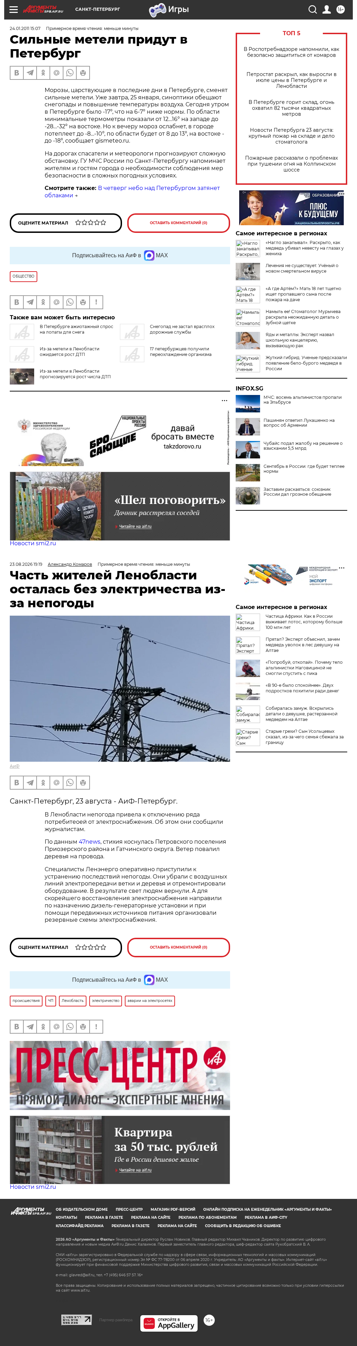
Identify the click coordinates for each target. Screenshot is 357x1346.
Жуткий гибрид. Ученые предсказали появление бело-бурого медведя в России (306, 363)
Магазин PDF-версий (173, 1209)
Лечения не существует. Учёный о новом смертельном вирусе (302, 268)
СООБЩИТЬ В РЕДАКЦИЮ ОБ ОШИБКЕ (243, 1226)
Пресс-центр (129, 1209)
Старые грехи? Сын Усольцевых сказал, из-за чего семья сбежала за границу (305, 737)
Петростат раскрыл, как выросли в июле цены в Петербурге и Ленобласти (291, 80)
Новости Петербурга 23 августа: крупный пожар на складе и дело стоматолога (292, 136)
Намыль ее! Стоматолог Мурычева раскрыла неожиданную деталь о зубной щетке (303, 317)
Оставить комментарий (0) (178, 223)
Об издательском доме (82, 1209)
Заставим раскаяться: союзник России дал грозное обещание (297, 492)
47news (89, 841)
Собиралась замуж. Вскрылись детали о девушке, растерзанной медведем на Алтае (301, 714)
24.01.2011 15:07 (25, 28)
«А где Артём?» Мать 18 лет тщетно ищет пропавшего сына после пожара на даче (303, 294)
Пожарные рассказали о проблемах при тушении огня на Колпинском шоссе (291, 164)
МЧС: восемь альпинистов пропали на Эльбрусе (303, 400)
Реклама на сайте (150, 1217)
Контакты (66, 1217)
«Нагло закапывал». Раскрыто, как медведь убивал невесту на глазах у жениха (305, 248)
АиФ (15, 766)
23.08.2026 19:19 (26, 564)
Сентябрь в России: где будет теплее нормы (304, 469)
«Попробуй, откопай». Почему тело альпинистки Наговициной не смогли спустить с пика (304, 668)
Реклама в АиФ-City (266, 1217)
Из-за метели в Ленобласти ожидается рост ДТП (69, 351)
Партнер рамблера (115, 1320)
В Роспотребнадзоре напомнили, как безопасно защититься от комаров (291, 52)
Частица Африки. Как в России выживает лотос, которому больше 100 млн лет (304, 622)
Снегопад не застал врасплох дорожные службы (182, 329)
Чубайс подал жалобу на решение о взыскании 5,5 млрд (303, 446)
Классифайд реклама (80, 1226)
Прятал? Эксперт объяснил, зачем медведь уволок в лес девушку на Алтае (303, 645)
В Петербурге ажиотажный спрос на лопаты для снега (76, 329)
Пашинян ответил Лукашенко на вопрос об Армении (299, 423)
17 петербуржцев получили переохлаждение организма (181, 351)
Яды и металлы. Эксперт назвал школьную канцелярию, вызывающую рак (300, 340)
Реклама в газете (104, 1217)
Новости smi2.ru (33, 543)
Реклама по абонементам (207, 1217)
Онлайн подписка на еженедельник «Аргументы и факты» (267, 1209)
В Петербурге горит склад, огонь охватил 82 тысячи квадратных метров (291, 108)
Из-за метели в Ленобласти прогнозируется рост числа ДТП (75, 373)
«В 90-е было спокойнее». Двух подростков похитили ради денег (302, 688)
